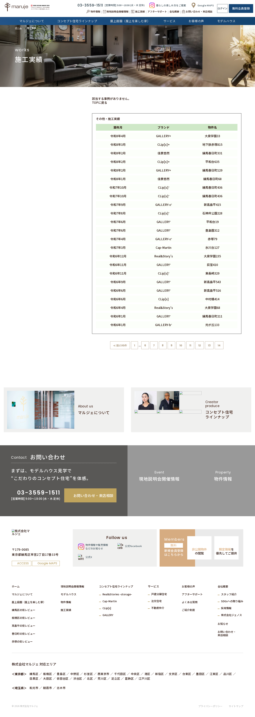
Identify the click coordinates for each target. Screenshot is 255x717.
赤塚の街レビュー (22, 641)
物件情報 (66, 602)
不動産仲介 (157, 608)
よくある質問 (190, 602)
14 (219, 345)
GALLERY (107, 615)
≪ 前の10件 (120, 345)
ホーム (18, 27)
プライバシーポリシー (210, 706)
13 (209, 345)
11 (190, 345)
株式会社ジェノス (231, 615)
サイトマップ (236, 706)
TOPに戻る (99, 102)
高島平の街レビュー (23, 625)
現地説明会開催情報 (72, 586)
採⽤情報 (226, 608)
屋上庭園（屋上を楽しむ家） (29, 602)
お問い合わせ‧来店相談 (227, 633)
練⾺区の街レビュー (23, 610)
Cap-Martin (109, 601)
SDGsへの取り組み (232, 601)
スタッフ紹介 (229, 594)
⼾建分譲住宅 (159, 594)
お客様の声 (188, 586)
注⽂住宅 (156, 601)
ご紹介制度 (188, 610)
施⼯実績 (66, 610)
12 (199, 345)
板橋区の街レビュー (23, 618)
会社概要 (223, 586)
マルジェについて (22, 594)
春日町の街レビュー (23, 633)
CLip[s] (106, 608)
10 (180, 345)
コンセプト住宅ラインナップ (116, 586)
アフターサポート (192, 594)
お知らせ (223, 624)
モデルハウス (68, 594)
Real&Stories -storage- (117, 594)
